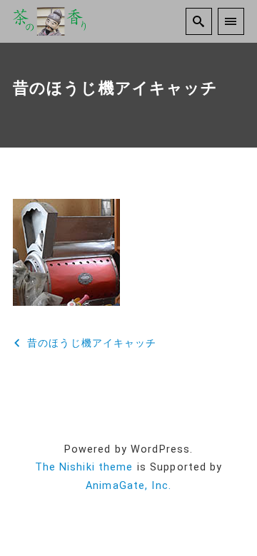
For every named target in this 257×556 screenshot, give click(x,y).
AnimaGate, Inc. (128, 486)
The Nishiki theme (84, 467)
